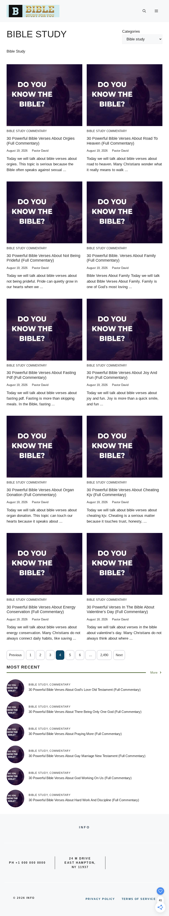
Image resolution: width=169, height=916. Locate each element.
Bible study (16, 131)
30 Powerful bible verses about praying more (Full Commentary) (75, 734)
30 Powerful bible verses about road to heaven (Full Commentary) (122, 140)
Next (119, 655)
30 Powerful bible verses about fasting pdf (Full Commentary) (41, 375)
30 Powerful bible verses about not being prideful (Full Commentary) (43, 258)
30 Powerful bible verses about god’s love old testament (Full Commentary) (85, 689)
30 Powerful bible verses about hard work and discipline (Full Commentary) (84, 800)
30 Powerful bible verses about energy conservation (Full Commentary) (41, 609)
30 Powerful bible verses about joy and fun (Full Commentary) (122, 375)
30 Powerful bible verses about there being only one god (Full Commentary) (85, 712)
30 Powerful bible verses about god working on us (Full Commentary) (80, 778)
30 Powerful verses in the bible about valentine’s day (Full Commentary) (120, 609)
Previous (15, 655)
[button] (144, 11)
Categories (131, 31)
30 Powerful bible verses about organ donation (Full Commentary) (40, 492)
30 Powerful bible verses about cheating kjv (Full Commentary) (123, 492)
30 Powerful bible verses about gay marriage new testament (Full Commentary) (87, 756)
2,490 (104, 655)
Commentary (36, 131)
